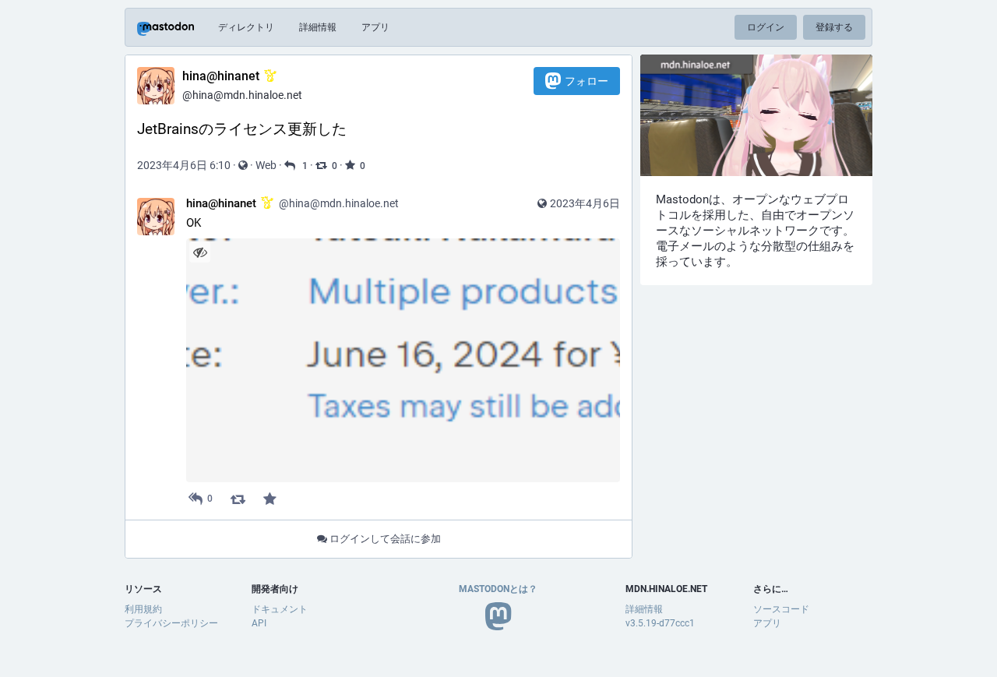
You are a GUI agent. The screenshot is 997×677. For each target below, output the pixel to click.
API (259, 623)
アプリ (375, 27)
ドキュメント (280, 609)
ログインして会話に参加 (384, 539)
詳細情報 (317, 27)
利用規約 (143, 609)
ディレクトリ (246, 27)
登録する (834, 27)
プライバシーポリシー (171, 623)
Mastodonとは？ (498, 589)
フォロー (586, 81)
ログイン (765, 27)
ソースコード (781, 609)
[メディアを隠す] (199, 252)
